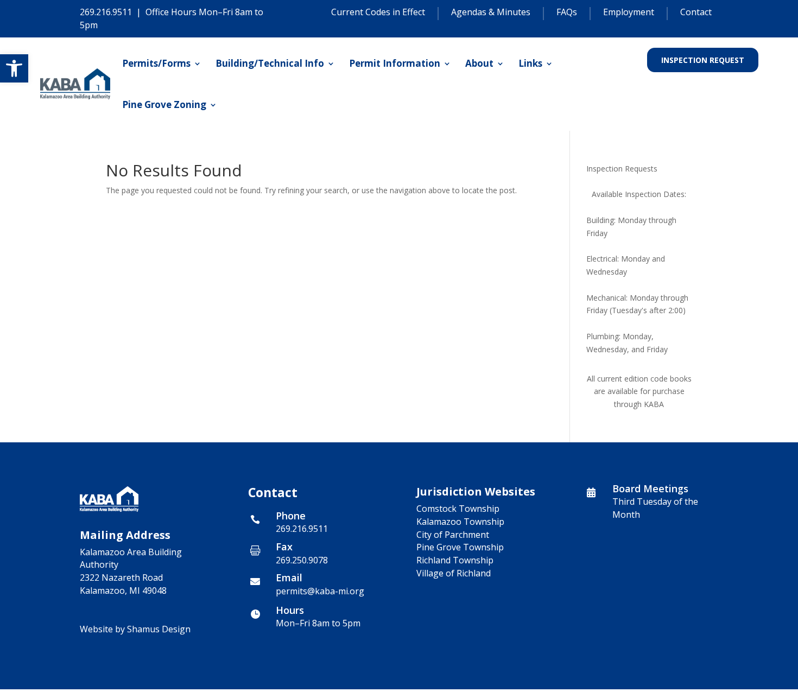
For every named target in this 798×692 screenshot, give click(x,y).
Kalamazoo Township (460, 522)
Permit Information (394, 63)
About (479, 63)
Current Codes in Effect (378, 12)
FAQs (566, 12)
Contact (696, 12)
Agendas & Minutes (490, 12)
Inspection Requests (621, 168)
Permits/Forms (156, 63)
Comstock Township (457, 509)
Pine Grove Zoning (164, 104)
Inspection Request (702, 60)
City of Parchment (452, 535)
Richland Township (454, 560)
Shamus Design (159, 629)
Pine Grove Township (460, 547)
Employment (628, 12)
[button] (14, 68)
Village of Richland (453, 573)
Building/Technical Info (270, 63)
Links (530, 63)
